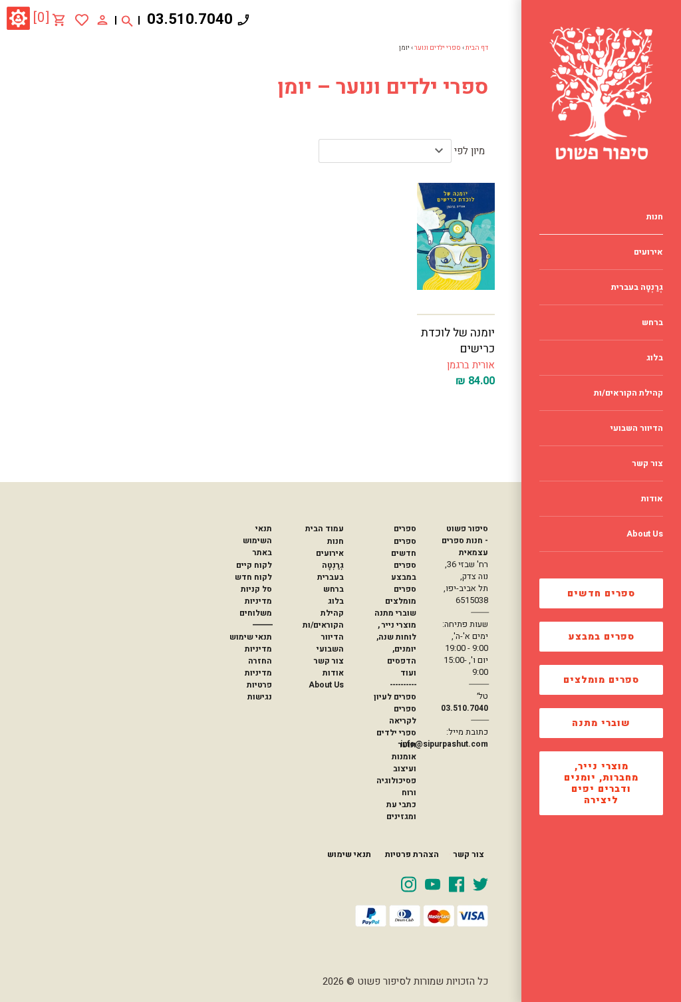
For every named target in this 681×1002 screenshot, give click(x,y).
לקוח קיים (254, 565)
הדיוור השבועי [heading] (637, 428)
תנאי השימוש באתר (257, 541)
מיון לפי (469, 151)
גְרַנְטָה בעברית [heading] (637, 287)
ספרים (405, 529)
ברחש (333, 589)
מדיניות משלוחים (255, 607)
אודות (333, 673)
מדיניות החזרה (258, 655)
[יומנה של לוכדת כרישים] (456, 241)
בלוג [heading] (654, 358)
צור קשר (329, 661)
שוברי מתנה (601, 723)
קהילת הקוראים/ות (323, 619)
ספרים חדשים (601, 593)
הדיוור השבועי (330, 643)
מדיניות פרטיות (258, 679)
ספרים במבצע (601, 637)
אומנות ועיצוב (404, 763)
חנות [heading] (654, 217)
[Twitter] (480, 884)
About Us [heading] (644, 534)
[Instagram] (408, 884)
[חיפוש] (127, 20)
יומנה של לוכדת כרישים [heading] (458, 340)
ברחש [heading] (652, 322)
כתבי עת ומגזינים (401, 810)
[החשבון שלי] (102, 19)
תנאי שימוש (250, 637)
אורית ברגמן (471, 365)
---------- (403, 685)
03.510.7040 (190, 19)
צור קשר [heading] (647, 463)
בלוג (336, 601)
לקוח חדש (253, 577)
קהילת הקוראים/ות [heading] (628, 393)
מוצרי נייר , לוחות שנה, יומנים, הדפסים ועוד (396, 649)
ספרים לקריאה (402, 715)
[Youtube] (432, 884)
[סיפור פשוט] (601, 93)
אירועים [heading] (648, 252)
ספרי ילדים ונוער (437, 48)
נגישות (259, 697)
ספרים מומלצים (601, 680)
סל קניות (256, 589)
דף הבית (477, 48)
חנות (335, 541)
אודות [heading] (652, 499)
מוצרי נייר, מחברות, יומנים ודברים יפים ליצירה (601, 783)
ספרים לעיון (395, 697)
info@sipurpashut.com (444, 744)
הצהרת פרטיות (412, 854)
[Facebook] (456, 884)
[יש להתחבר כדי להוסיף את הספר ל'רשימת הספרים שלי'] (81, 20)
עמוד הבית (324, 529)
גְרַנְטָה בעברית (330, 571)
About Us (326, 685)
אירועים (330, 553)
